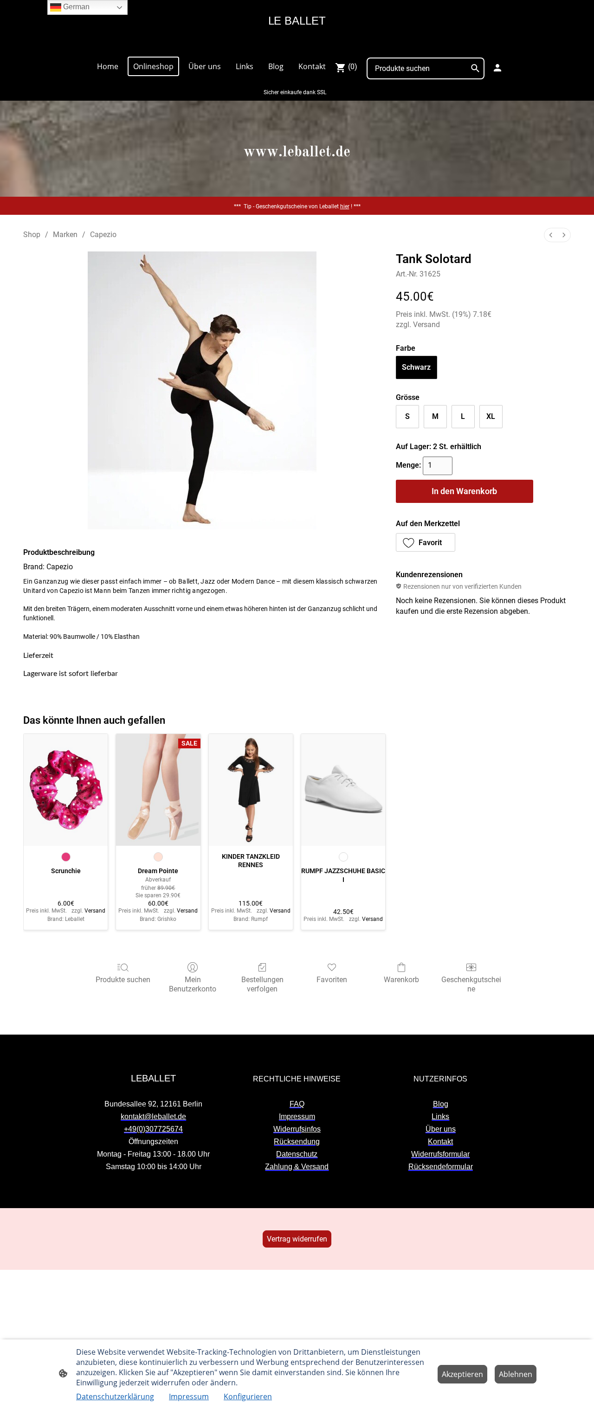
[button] (426, 542)
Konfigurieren (248, 1396)
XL (490, 416)
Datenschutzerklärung (115, 1396)
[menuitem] (550, 235)
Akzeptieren (462, 1374)
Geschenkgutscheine (471, 984)
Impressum (189, 1396)
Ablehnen (515, 1374)
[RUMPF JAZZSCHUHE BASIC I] (343, 790)
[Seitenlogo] (297, 45)
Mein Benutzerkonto (192, 984)
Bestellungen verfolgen (262, 984)
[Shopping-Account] (497, 67)
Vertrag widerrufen (297, 1239)
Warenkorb (401, 979)
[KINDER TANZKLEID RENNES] (251, 790)
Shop (31, 234)
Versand (426, 324)
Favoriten (331, 979)
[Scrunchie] (66, 790)
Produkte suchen (123, 979)
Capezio (103, 234)
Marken (65, 234)
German (75, 7)
